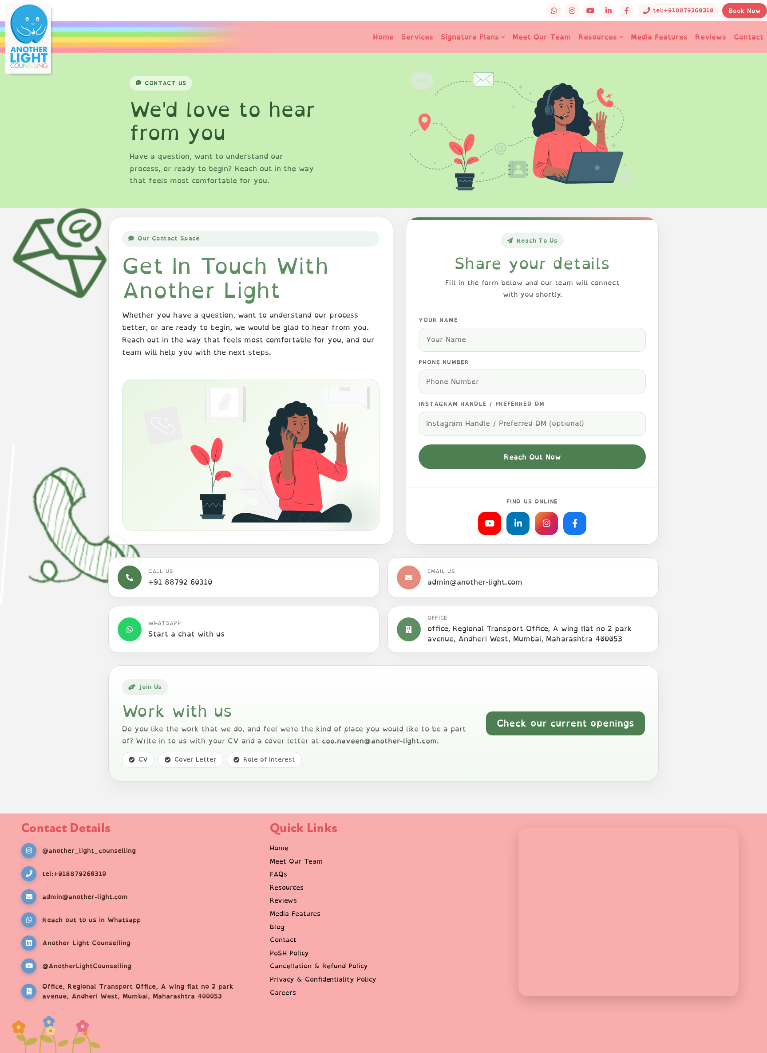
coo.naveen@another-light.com (379, 741)
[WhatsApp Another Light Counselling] (553, 10)
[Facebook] (574, 523)
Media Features (659, 37)
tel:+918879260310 (74, 873)
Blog (277, 927)
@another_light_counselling (89, 850)
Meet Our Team (541, 37)
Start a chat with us (186, 634)
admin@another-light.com (474, 582)
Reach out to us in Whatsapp (91, 919)
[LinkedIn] (518, 523)
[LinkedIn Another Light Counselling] (608, 10)
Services (417, 37)
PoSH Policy (289, 953)
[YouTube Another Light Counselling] (590, 10)
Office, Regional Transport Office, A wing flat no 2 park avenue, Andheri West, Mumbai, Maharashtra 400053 (138, 991)
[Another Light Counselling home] (28, 27)
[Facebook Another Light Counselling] (626, 10)
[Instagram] (546, 523)
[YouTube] (489, 523)
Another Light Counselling (86, 942)
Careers (283, 993)
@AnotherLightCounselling (86, 965)
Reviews (710, 37)
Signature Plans (470, 37)
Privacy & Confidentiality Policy (323, 979)
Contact (748, 37)
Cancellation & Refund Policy (319, 966)
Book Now (745, 10)
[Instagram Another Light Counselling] (572, 10)
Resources (597, 37)
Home (383, 37)
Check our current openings (565, 723)
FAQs (278, 874)
